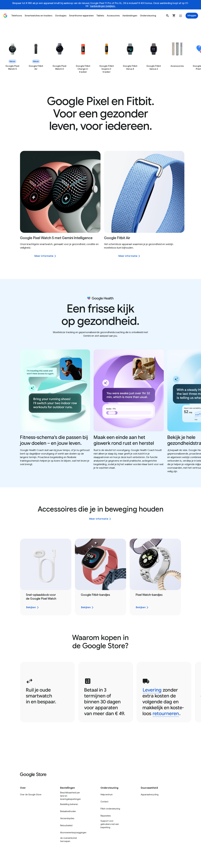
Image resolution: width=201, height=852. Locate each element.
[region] (100, 57)
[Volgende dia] (193, 191)
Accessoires (113, 15)
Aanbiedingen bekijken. (103, 6)
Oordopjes (61, 15)
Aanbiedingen (129, 15)
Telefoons (16, 15)
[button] (167, 15)
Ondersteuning (148, 15)
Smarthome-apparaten (81, 15)
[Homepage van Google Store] (5, 15)
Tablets (100, 15)
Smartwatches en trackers (38, 15)
